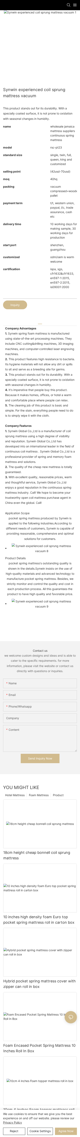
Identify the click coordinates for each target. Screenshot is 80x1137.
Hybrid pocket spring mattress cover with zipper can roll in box (39, 984)
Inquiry (15, 305)
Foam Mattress (39, 795)
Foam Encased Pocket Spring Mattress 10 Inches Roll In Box (39, 1048)
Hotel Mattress (15, 795)
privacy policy (12, 1122)
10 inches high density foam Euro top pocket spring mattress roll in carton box (38, 920)
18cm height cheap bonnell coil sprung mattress (36, 855)
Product (58, 795)
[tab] (40, 322)
